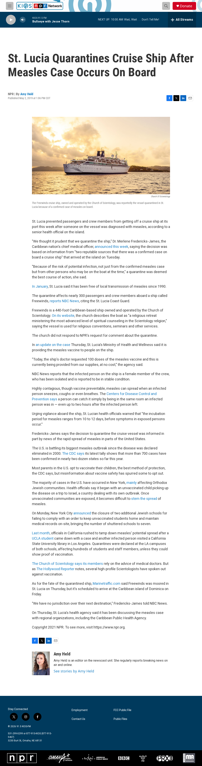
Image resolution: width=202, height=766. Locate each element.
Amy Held (26, 94)
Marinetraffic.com (106, 583)
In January (40, 286)
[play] (11, 20)
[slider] (29, 20)
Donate (186, 6)
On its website (63, 315)
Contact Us (78, 719)
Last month (41, 533)
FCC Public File (122, 710)
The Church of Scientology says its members (67, 563)
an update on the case (53, 345)
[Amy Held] (41, 663)
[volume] (22, 19)
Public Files (120, 719)
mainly (131, 483)
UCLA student (42, 538)
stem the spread (144, 498)
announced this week (111, 246)
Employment (80, 710)
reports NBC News (64, 301)
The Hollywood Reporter (55, 569)
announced (82, 513)
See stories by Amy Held (74, 671)
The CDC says (73, 453)
